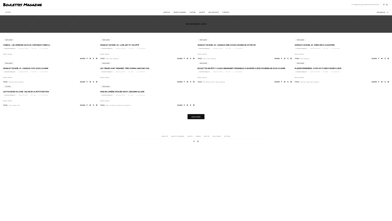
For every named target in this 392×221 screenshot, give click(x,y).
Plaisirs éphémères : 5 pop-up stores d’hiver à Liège (318, 68)
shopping (115, 58)
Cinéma (198, 136)
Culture (7, 86)
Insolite (165, 136)
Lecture (227, 136)
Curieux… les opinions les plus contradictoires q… (27, 45)
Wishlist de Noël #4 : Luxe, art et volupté (119, 45)
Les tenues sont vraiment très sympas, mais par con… (125, 68)
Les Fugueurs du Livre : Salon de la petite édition (26, 92)
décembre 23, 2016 (120, 48)
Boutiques (217, 136)
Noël (110, 58)
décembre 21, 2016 (217, 48)
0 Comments (45, 48)
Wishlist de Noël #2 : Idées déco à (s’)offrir (315, 45)
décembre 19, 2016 (23, 71)
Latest (8, 12)
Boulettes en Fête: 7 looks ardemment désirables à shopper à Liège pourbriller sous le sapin (241, 68)
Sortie (190, 136)
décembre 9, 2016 (23, 95)
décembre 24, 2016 (23, 48)
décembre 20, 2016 (315, 48)
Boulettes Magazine (22, 4)
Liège (216, 82)
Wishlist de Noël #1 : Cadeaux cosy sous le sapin (25, 68)
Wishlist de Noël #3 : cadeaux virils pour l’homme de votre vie (227, 45)
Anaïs (10, 105)
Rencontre (121, 105)
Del (204, 82)
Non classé (8, 40)
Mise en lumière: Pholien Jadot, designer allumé (122, 92)
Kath (107, 58)
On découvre (113, 105)
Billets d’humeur (177, 136)
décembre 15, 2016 (120, 71)
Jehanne (11, 82)
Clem (204, 58)
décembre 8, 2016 (120, 95)
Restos (207, 136)
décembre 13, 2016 (315, 71)
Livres (18, 105)
